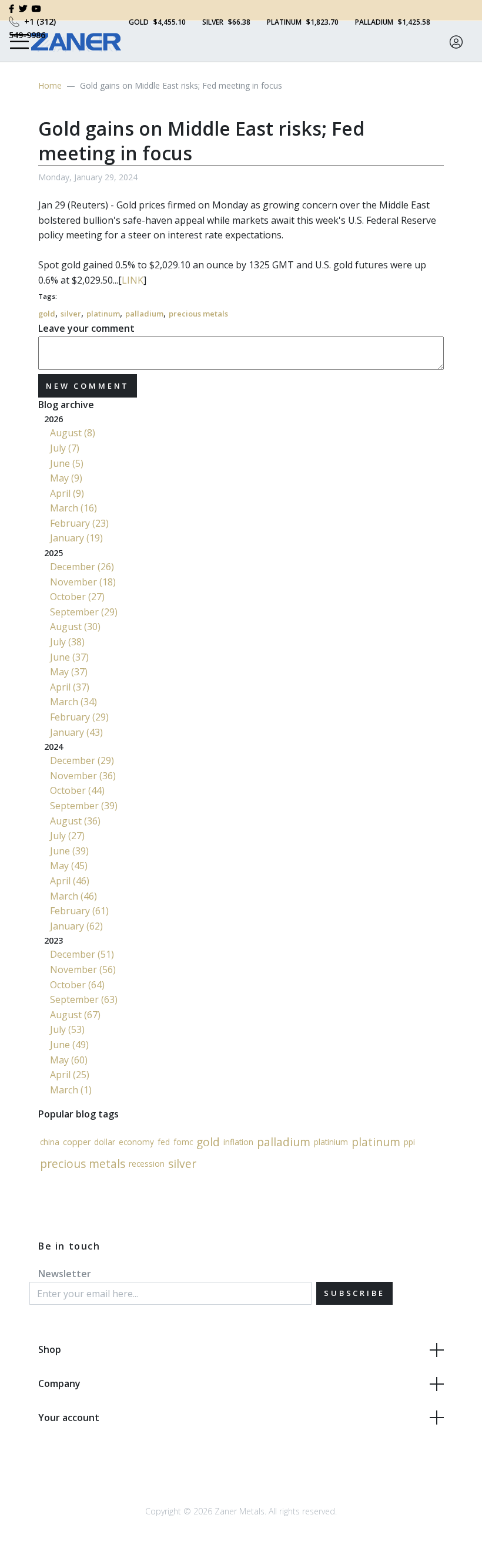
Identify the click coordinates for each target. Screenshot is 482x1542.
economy (136, 1141)
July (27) (67, 835)
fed (164, 1141)
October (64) (77, 984)
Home (50, 85)
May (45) (69, 865)
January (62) (76, 926)
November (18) (83, 581)
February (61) (79, 910)
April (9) (67, 493)
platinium (331, 1141)
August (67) (75, 1014)
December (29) (82, 760)
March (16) (73, 507)
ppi (409, 1141)
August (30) (75, 626)
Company (59, 1383)
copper (77, 1141)
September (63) (84, 999)
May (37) (69, 671)
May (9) (66, 478)
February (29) (79, 717)
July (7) (64, 448)
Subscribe (354, 1293)
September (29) (84, 611)
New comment (87, 386)
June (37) (69, 657)
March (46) (73, 896)
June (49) (69, 1044)
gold (46, 313)
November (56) (83, 969)
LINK (132, 280)
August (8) (72, 432)
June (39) (69, 850)
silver (71, 313)
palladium (144, 313)
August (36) (75, 820)
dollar (104, 1141)
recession (147, 1163)
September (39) (84, 805)
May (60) (69, 1059)
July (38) (67, 641)
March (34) (73, 701)
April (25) (69, 1074)
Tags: (47, 296)
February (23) (79, 523)
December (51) (82, 954)
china (49, 1141)
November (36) (83, 775)
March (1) (71, 1089)
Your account (68, 1417)
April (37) (69, 687)
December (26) (82, 566)
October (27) (77, 596)
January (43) (76, 732)
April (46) (69, 880)
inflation (238, 1141)
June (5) (66, 463)
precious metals (198, 313)
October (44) (77, 790)
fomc (183, 1141)
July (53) (67, 1029)
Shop (49, 1349)
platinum (103, 313)
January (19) (76, 537)
